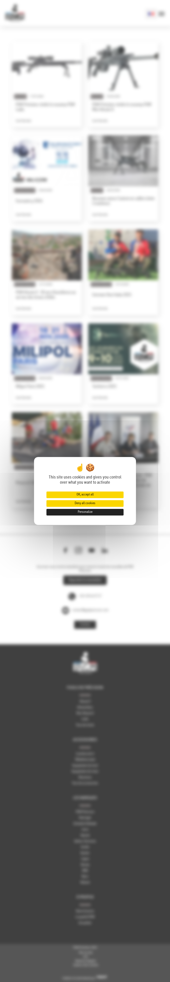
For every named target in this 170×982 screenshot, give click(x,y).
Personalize (85, 512)
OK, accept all (85, 494)
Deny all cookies (85, 503)
